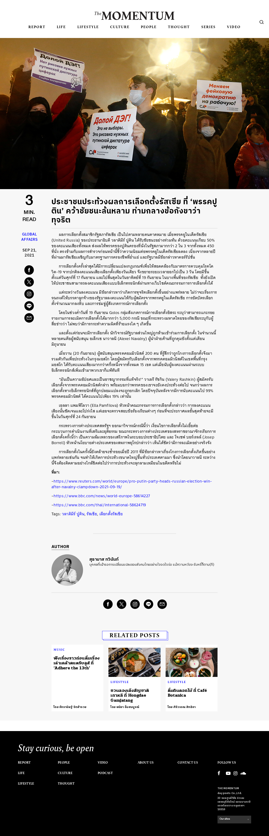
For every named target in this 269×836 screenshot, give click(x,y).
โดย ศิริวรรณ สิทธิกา (182, 707)
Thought (179, 26)
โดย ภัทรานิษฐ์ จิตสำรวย (70, 707)
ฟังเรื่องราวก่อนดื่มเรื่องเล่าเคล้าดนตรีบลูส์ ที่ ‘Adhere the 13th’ (77, 663)
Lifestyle (88, 26)
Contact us (188, 762)
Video (234, 26)
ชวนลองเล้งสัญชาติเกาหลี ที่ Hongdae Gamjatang (130, 695)
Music (59, 650)
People (149, 26)
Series (208, 26)
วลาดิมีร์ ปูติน (73, 513)
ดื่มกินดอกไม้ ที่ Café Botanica (187, 693)
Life (61, 26)
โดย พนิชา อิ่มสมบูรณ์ (125, 707)
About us (146, 762)
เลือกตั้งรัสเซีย (111, 513)
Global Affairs (29, 237)
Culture (119, 26)
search (261, 22)
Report (36, 26)
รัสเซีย (92, 513)
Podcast (105, 773)
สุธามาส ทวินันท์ (104, 559)
